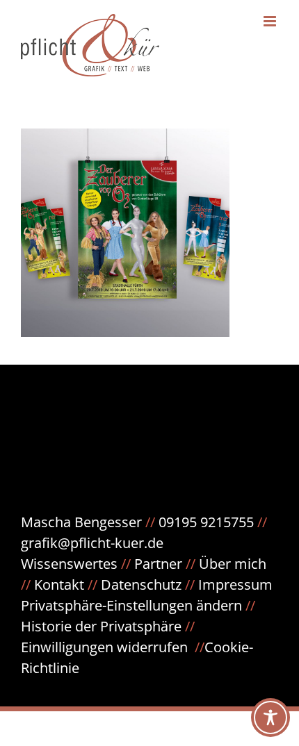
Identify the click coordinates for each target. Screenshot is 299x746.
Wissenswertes (69, 563)
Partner (158, 563)
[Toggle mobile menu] (271, 21)
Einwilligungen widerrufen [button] (104, 647)
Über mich (232, 563)
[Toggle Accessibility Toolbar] (270, 717)
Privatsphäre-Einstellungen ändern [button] (131, 605)
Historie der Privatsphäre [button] (101, 626)
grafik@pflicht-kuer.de (92, 542)
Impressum (235, 584)
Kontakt (59, 584)
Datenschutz (149, 584)
